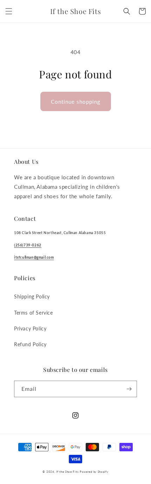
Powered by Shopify (94, 471)
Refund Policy (30, 344)
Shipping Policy (32, 296)
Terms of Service (33, 313)
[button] (9, 11)
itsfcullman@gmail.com (34, 257)
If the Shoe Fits (67, 471)
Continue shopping (75, 101)
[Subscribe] (129, 389)
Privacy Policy (30, 328)
